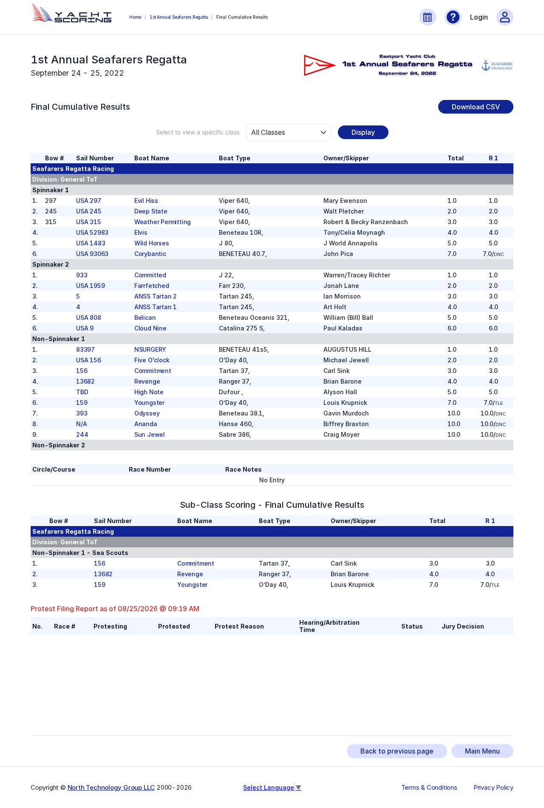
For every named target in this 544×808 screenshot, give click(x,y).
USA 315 (88, 221)
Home (135, 17)
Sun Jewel (149, 434)
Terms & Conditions (429, 787)
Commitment (152, 370)
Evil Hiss (146, 200)
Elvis (140, 232)
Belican (145, 317)
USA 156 (88, 360)
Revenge (147, 381)
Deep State (150, 211)
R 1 (493, 158)
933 (81, 275)
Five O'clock (152, 360)
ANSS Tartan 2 (155, 296)
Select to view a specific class (197, 132)
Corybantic (150, 253)
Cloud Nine (150, 328)
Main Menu (482, 751)
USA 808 (88, 317)
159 (81, 402)
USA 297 (88, 200)
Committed (150, 275)
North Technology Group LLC (111, 787)
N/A (81, 423)
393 (81, 413)
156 (81, 370)
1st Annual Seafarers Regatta (179, 17)
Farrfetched (151, 285)
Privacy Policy (493, 787)
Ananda (145, 423)
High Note (149, 391)
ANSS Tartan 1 (155, 306)
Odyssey (147, 413)
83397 (85, 349)
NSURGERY (150, 349)
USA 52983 (92, 232)
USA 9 (85, 328)
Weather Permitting (162, 221)
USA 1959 (90, 285)
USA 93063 (92, 253)
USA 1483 (90, 243)
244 (82, 434)
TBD (82, 391)
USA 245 (89, 211)
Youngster (149, 402)
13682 (85, 381)
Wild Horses (151, 243)
